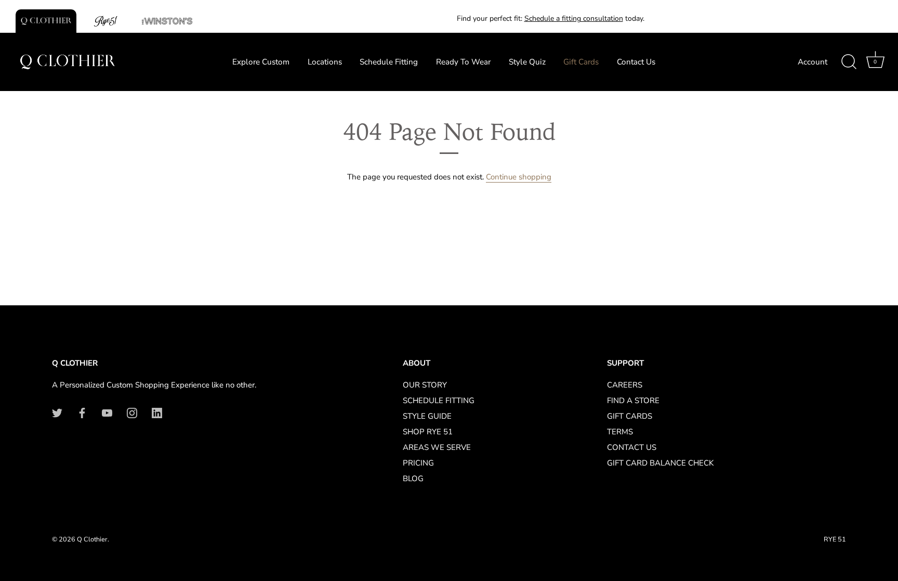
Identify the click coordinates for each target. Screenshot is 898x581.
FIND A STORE (633, 400)
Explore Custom (260, 62)
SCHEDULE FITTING (438, 400)
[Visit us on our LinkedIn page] (157, 412)
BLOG (413, 478)
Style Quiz (527, 62)
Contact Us (636, 62)
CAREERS (624, 385)
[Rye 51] (106, 21)
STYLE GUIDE (427, 416)
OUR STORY (425, 385)
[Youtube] (107, 412)
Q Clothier (92, 539)
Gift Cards (581, 62)
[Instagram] (132, 412)
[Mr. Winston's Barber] (167, 21)
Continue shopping (518, 177)
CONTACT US (631, 447)
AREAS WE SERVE (437, 447)
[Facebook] (82, 412)
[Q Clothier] (46, 21)
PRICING (418, 463)
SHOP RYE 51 (428, 432)
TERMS (620, 432)
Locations (325, 62)
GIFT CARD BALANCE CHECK (660, 463)
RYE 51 (835, 539)
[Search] (848, 61)
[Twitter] (57, 412)
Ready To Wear (463, 62)
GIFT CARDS (629, 416)
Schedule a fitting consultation (573, 18)
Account (812, 62)
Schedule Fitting (389, 62)
